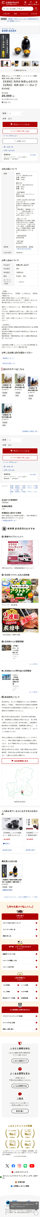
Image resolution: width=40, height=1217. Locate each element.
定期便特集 (24, 998)
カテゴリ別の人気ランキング (12, 923)
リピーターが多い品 (9, 929)
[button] (36, 9)
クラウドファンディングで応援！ (13, 1016)
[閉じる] (37, 1204)
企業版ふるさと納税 (21, 1186)
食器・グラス (27, 486)
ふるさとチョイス (21, 1172)
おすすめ (34, 13)
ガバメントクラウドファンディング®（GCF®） (20, 1177)
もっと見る (33, 664)
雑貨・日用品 (15, 486)
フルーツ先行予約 (8, 967)
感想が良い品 (7, 936)
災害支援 (21, 1182)
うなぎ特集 (6, 985)
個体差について (8, 358)
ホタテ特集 (24, 991)
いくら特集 (24, 985)
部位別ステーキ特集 (9, 998)
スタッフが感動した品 (10, 960)
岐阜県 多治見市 (7, 890)
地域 (15, 13)
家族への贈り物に (8, 1029)
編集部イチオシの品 (9, 954)
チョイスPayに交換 (9, 1022)
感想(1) (7, 843)
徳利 (36, 486)
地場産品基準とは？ (10, 520)
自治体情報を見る (21, 761)
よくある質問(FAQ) (20, 1086)
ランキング (24, 13)
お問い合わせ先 (9, 150)
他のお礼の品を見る (24, 249)
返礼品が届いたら (9, 363)
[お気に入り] (36, 1213)
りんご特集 (6, 991)
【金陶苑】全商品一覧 (29, 431)
